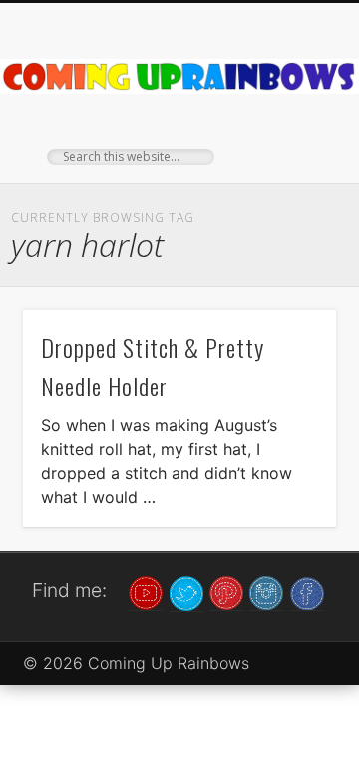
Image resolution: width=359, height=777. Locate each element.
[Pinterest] (226, 592)
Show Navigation (289, 178)
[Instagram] (266, 592)
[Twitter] (186, 592)
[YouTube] (146, 592)
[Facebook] (307, 592)
